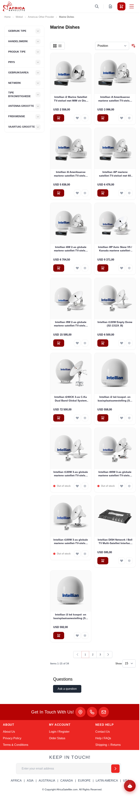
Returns (115, 744)
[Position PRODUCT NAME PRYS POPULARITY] (112, 46)
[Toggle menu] (131, 6)
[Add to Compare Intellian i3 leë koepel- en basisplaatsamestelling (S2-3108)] (85, 635)
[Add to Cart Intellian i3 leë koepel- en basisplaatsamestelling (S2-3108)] (58, 635)
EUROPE (84, 780)
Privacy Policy (12, 738)
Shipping (101, 744)
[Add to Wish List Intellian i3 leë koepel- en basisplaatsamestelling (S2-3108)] (77, 635)
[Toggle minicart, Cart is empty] (121, 6)
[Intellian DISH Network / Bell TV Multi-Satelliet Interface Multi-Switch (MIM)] (114, 516)
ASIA (30, 780)
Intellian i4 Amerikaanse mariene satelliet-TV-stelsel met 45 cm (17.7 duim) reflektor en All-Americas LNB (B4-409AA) (115, 98)
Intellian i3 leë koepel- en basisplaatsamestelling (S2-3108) (70, 616)
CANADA (66, 780)
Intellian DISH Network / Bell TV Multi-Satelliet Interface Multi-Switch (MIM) (115, 541)
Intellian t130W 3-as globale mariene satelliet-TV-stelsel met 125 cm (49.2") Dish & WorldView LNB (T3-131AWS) (70, 473)
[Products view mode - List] (60, 46)
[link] (77, 654)
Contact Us (102, 731)
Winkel (19, 17)
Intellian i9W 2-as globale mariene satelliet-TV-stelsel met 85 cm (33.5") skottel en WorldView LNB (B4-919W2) (70, 324)
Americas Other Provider (41, 17)
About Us (9, 731)
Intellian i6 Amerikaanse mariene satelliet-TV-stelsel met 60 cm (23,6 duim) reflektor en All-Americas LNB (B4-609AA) (71, 174)
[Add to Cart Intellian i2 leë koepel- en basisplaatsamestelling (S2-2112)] (102, 418)
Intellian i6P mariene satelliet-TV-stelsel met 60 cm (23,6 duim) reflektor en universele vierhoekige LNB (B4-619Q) (115, 174)
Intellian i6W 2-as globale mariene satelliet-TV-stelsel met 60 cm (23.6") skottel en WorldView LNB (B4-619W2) (70, 249)
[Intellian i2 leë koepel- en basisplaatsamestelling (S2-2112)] (114, 373)
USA (126, 780)
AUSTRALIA (47, 780)
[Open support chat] (130, 786)
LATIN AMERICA (107, 780)
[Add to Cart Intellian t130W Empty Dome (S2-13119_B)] (102, 343)
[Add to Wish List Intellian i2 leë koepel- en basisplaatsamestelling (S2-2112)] (121, 418)
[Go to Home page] (14, 6)
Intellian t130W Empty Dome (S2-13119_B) (115, 324)
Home (7, 17)
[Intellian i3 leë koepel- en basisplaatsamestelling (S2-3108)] (70, 591)
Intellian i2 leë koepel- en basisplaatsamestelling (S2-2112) (115, 398)
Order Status (57, 738)
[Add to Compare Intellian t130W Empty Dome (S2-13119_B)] (129, 343)
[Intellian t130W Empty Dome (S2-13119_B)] (114, 298)
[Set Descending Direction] (133, 46)
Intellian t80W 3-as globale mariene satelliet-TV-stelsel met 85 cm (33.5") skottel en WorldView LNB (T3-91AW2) (115, 473)
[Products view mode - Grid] (55, 46)
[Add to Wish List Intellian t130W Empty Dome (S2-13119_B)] (121, 343)
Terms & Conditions (15, 744)
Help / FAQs (103, 738)
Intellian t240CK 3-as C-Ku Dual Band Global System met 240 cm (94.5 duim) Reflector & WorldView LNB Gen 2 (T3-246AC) (71, 398)
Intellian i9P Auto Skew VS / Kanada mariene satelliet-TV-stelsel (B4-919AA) (115, 249)
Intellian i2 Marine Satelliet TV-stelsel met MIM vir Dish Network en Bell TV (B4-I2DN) (71, 98)
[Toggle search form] (96, 6)
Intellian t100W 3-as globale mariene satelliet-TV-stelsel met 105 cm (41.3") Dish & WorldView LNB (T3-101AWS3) (70, 541)
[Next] (108, 654)
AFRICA (16, 780)
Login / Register (59, 731)
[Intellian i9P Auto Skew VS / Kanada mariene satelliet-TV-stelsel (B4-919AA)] (114, 223)
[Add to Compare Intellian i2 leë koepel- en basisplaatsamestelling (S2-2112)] (129, 418)
